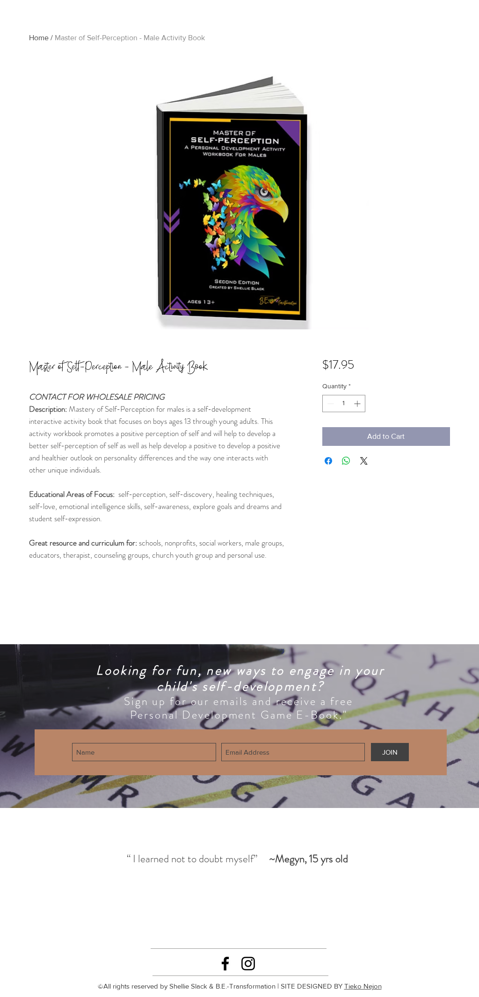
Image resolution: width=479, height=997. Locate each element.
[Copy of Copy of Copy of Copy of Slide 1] (253, 929)
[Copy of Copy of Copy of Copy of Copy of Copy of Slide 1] (273, 929)
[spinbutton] (343, 403)
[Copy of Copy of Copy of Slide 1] (222, 929)
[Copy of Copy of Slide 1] (211, 929)
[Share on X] (364, 460)
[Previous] (35, 874)
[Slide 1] (190, 929)
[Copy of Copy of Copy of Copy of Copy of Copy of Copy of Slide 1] (284, 929)
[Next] (437, 874)
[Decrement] (329, 403)
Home (39, 38)
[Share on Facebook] (328, 460)
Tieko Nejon (363, 986)
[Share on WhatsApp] (346, 460)
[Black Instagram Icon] (248, 963)
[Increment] (358, 403)
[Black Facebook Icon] (225, 963)
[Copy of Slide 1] (201, 929)
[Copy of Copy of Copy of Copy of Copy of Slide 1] (263, 929)
